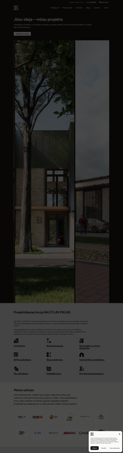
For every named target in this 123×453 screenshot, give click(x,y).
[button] (119, 434)
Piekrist (94, 448)
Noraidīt (103, 448)
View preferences (114, 448)
